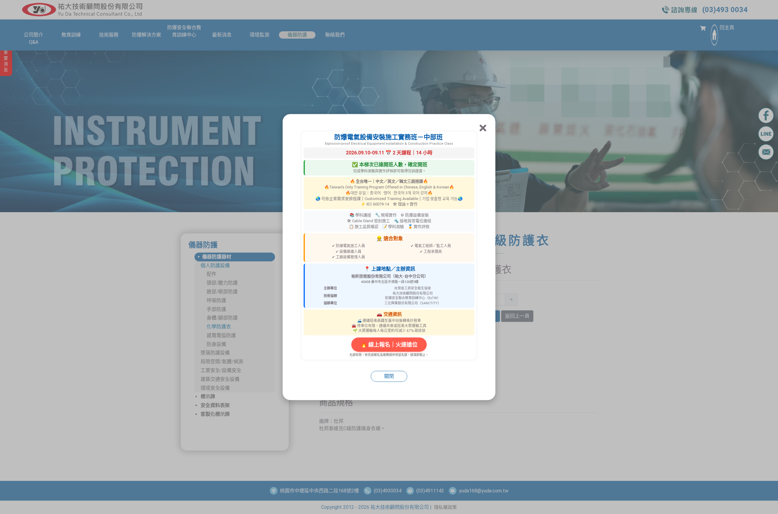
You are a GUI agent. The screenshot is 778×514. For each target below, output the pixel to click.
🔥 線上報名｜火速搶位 (389, 344)
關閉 (389, 376)
